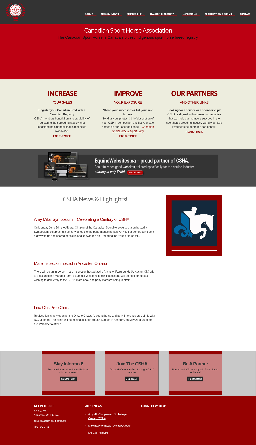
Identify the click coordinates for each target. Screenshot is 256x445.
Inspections (189, 14)
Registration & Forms (218, 14)
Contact (245, 14)
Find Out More (62, 136)
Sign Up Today (68, 379)
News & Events (110, 14)
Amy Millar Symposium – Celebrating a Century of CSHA (81, 219)
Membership (134, 14)
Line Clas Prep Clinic (51, 307)
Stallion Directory (162, 14)
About (89, 14)
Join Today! (132, 379)
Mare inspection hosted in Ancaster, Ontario (70, 263)
